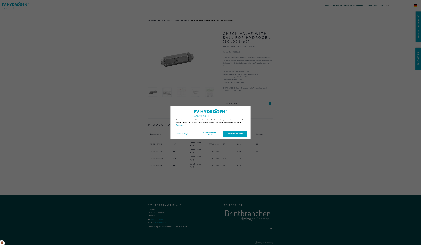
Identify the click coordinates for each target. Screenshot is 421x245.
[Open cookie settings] (2, 242)
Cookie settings (182, 134)
